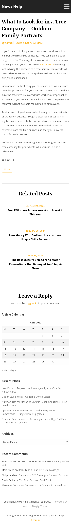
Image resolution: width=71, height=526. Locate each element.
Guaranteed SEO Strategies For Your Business (43, 475)
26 (14, 361)
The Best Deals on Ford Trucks (36, 480)
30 (53, 361)
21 (33, 355)
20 (24, 355)
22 (43, 355)
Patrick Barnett (10, 461)
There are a (47, 64)
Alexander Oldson (11, 485)
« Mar (5, 370)
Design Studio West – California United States (26, 396)
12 (14, 348)
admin (9, 42)
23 (53, 355)
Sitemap (35, 520)
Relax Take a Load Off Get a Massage (38, 469)
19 (14, 355)
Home (7, 169)
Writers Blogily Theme (35, 506)
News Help (12, 6)
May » (13, 370)
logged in (31, 303)
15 (43, 348)
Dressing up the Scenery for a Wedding (45, 485)
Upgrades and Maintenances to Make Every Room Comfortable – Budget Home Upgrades (28, 412)
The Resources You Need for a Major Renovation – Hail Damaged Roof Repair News (35, 264)
